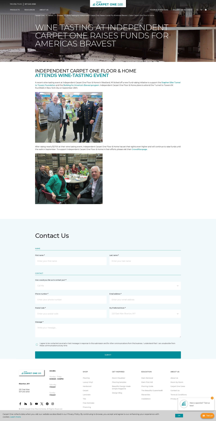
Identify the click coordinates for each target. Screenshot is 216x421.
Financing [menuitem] (87, 407)
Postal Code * (40, 308)
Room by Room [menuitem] (177, 382)
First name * (40, 255)
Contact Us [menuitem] (175, 390)
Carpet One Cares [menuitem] (178, 386)
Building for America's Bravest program (81, 85)
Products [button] (15, 10)
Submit (108, 355)
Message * (39, 322)
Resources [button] (29, 10)
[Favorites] (201, 9)
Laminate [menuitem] (86, 395)
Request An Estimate (182, 10)
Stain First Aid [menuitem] (147, 382)
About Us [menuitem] (174, 378)
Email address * (115, 294)
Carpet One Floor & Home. (35, 409)
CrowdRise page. (140, 149)
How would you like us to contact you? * (50, 280)
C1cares (60, 15)
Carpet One (40, 15)
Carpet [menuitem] (85, 390)
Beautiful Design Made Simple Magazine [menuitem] (121, 387)
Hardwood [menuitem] (87, 386)
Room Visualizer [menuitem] (118, 378)
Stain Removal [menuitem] (147, 378)
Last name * (114, 255)
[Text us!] (207, 416)
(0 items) (206, 10)
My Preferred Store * (117, 308)
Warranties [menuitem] (145, 395)
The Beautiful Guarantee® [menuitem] (152, 390)
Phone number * (41, 294)
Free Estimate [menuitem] (88, 403)
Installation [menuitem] (146, 399)
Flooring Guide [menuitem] (147, 386)
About (50, 15)
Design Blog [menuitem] (117, 393)
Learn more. (15, 417)
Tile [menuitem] (84, 399)
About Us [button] (44, 10)
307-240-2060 (30, 4)
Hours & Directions (159, 10)
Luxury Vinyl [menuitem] (88, 382)
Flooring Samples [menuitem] (119, 382)
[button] (197, 9)
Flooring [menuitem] (86, 378)
